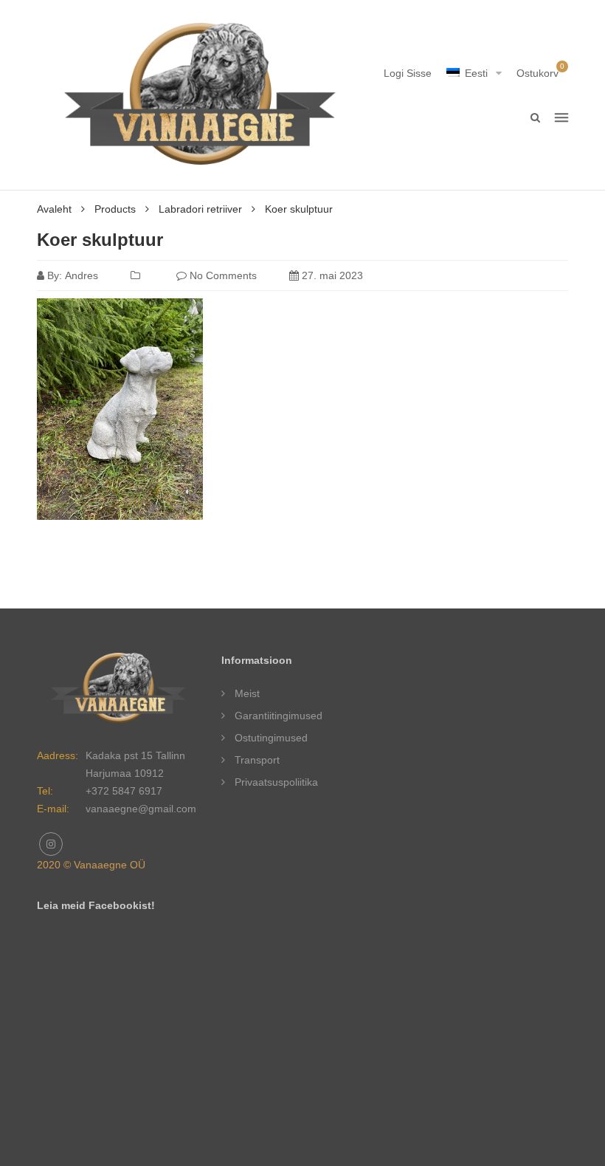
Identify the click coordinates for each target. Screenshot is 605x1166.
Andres (81, 275)
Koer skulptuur (100, 240)
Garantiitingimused (278, 715)
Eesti (476, 73)
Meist (247, 693)
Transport (257, 760)
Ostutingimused (271, 738)
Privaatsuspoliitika (276, 782)
